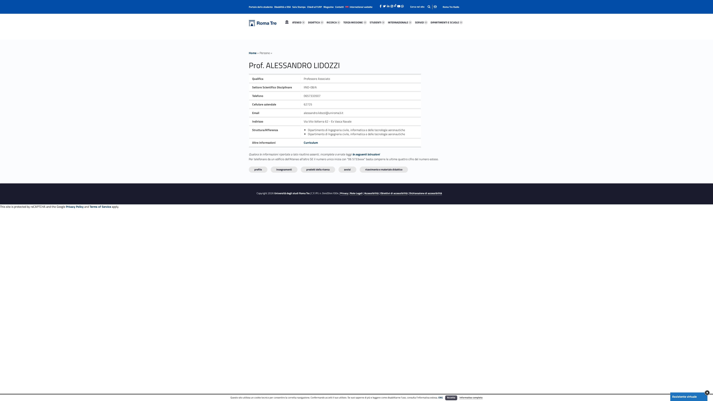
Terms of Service (100, 206)
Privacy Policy (75, 206)
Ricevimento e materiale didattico (383, 169)
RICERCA (332, 22)
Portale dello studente (261, 7)
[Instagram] (391, 5)
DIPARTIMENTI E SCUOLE (445, 22)
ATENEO (296, 22)
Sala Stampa (299, 7)
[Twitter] (384, 5)
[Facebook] (380, 5)
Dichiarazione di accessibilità (425, 193)
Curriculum (311, 142)
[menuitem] (287, 22)
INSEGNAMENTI (284, 169)
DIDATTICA (314, 22)
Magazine (328, 7)
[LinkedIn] (388, 5)
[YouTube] (398, 5)
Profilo (258, 169)
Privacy (344, 193)
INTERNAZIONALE (398, 22)
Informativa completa (471, 397)
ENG (440, 397)
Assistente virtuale (684, 396)
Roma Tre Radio (451, 7)
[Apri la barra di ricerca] (423, 6)
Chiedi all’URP (314, 7)
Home (287, 22)
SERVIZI (419, 22)
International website (361, 7)
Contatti (339, 7)
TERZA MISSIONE (353, 22)
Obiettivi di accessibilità (394, 193)
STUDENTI (375, 22)
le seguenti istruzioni (366, 154)
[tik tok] (395, 5)
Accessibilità (371, 193)
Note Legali (356, 193)
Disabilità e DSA (282, 7)
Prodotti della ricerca (318, 169)
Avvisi (347, 169)
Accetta (451, 397)
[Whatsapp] (402, 5)
